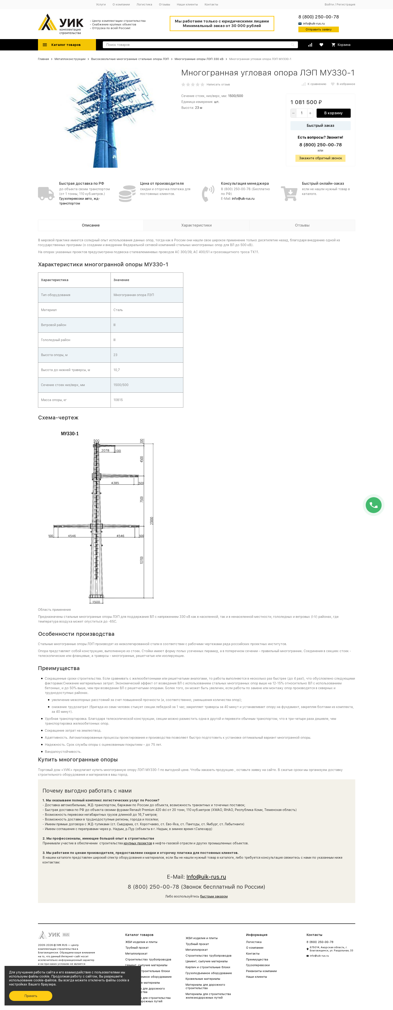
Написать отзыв (218, 84)
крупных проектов (138, 843)
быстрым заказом (214, 896)
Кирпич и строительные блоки (147, 971)
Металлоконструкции (70, 59)
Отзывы (164, 4)
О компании (121, 4)
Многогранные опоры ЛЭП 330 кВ (199, 59)
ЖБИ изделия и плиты (141, 942)
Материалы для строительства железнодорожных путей (148, 999)
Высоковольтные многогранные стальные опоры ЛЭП (130, 59)
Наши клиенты (187, 4)
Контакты (211, 4)
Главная (43, 59)
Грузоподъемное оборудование (148, 976)
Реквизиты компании (261, 971)
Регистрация (346, 4)
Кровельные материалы (142, 982)
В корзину (333, 113)
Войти (329, 4)
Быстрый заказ (320, 125)
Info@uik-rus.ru (206, 876)
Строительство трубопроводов (148, 959)
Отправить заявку (319, 29)
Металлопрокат (136, 953)
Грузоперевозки (258, 965)
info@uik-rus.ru (243, 198)
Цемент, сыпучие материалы (146, 965)
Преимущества (257, 959)
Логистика (144, 4)
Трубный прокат (137, 947)
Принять (30, 996)
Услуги (101, 4)
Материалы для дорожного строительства (145, 990)
